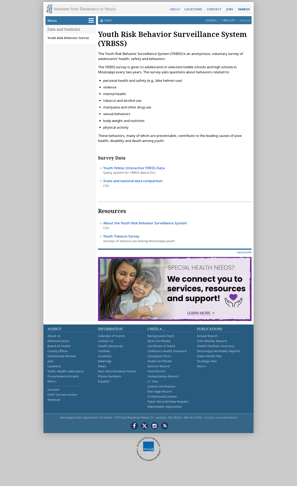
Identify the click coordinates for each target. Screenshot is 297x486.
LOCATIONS (193, 9)
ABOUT (175, 9)
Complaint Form (159, 356)
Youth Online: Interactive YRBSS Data (134, 168)
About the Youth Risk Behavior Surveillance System (145, 223)
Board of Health (59, 346)
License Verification (161, 386)
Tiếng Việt (228, 20)
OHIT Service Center (62, 395)
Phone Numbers (109, 376)
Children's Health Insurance (167, 351)
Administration (58, 341)
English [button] (245, 20)
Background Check (160, 336)
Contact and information (221, 417)
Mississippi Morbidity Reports (218, 351)
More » (52, 381)
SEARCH (244, 9)
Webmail (53, 400)
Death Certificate (159, 361)
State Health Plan (209, 356)
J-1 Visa (152, 381)
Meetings (105, 361)
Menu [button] (52, 20)
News (102, 366)
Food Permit (156, 371)
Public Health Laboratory (65, 371)
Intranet (53, 389)
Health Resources (110, 346)
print (108, 20)
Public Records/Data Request (168, 401)
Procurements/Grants (63, 376)
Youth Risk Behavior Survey (68, 38)
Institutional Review (61, 356)
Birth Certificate (159, 341)
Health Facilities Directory (215, 346)
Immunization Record (162, 376)
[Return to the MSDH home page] (83, 9)
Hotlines (104, 351)
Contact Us (105, 341)
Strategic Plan (207, 361)
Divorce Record (158, 366)
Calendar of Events (111, 336)
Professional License (162, 396)
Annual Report (207, 336)
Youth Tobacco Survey (121, 236)
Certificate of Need (161, 346)
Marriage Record (159, 391)
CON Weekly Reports (212, 341)
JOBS (229, 9)
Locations (54, 366)
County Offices (57, 351)
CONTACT (214, 9)
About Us (54, 336)
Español (211, 20)
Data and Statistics (63, 29)
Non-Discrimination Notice (117, 371)
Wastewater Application (164, 406)
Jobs (50, 361)
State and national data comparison (132, 180)
